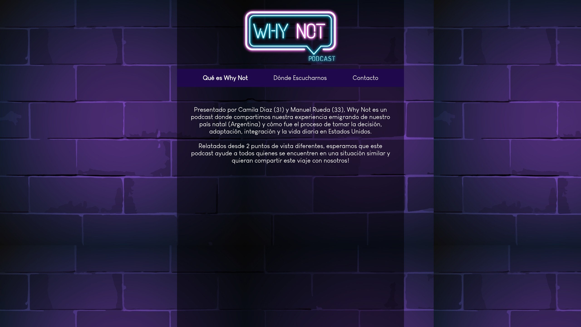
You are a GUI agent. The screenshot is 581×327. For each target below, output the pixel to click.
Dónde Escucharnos (300, 77)
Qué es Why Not (225, 77)
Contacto (365, 77)
